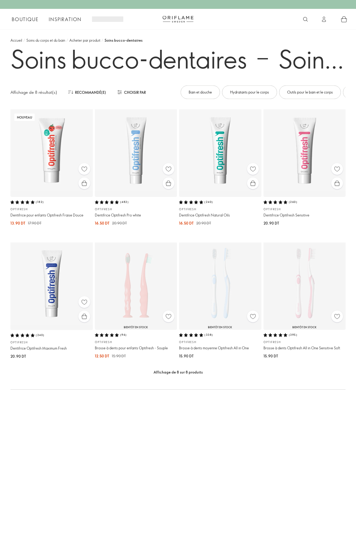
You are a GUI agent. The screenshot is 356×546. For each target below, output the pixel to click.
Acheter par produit (84, 40)
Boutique (25, 19)
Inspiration (65, 19)
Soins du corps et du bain (45, 40)
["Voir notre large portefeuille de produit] (305, 19)
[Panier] (344, 19)
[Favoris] (84, 169)
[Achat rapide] (84, 183)
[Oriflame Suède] (178, 19)
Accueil (16, 40)
